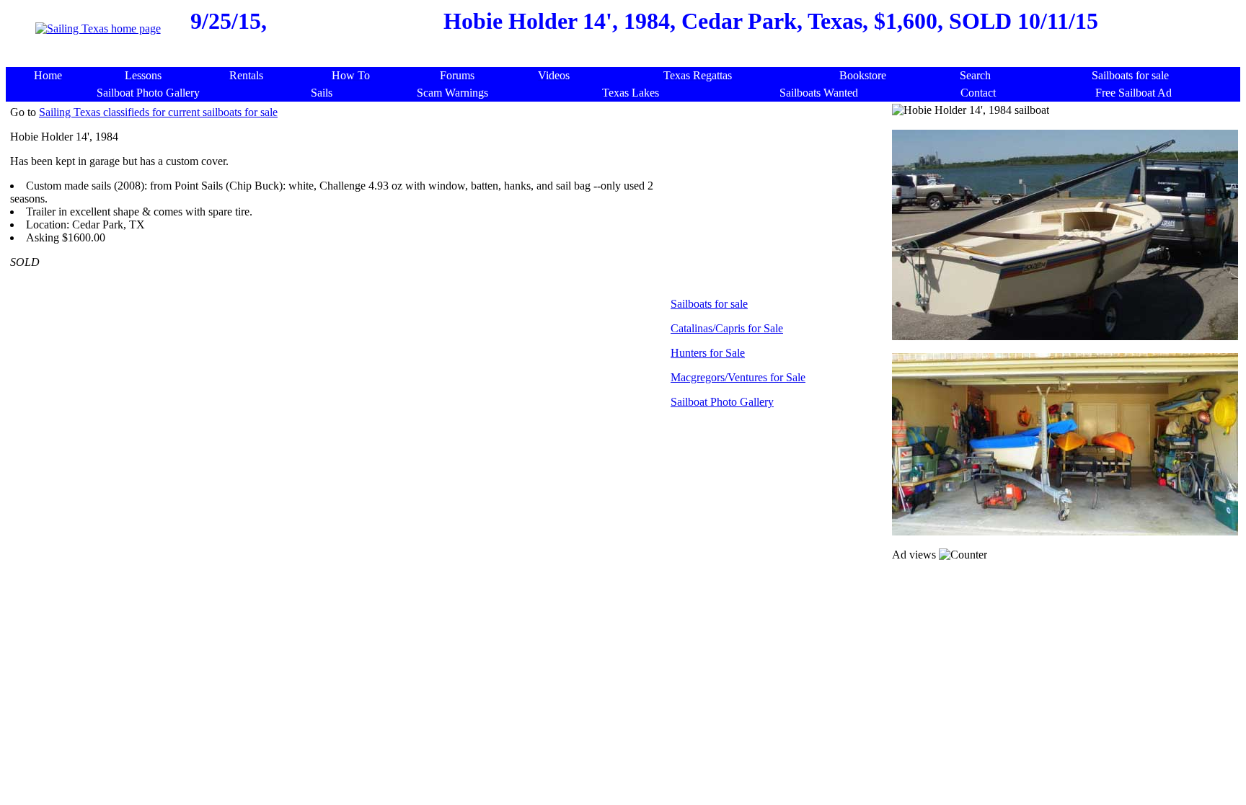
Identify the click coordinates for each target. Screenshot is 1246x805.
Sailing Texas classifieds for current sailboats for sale (158, 112)
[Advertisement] (626, 59)
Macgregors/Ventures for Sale (738, 377)
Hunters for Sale (708, 353)
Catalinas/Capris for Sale (727, 328)
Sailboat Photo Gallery (722, 402)
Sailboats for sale (709, 304)
